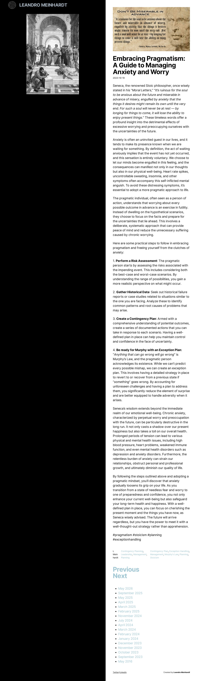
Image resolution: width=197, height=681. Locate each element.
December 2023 (130, 643)
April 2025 (125, 602)
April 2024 (125, 625)
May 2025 (125, 598)
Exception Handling (179, 551)
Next (120, 576)
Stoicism (154, 557)
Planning (125, 557)
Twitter (116, 672)
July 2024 (125, 620)
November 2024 (130, 616)
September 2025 (130, 593)
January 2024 (128, 639)
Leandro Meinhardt (43, 5)
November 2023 (130, 648)
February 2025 (129, 611)
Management (139, 554)
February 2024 (129, 634)
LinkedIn (123, 672)
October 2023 (128, 652)
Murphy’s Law (171, 554)
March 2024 (127, 629)
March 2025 (127, 607)
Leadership (126, 554)
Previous (126, 569)
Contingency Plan (159, 551)
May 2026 (125, 588)
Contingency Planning (132, 551)
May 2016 (125, 661)
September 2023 (130, 657)
